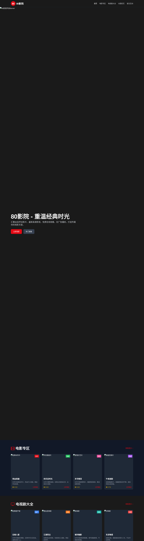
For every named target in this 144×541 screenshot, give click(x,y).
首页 (95, 3)
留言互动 (130, 3)
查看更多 (128, 448)
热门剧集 (29, 231)
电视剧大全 (112, 3)
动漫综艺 (121, 3)
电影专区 (102, 3)
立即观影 (16, 231)
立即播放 (35, 487)
